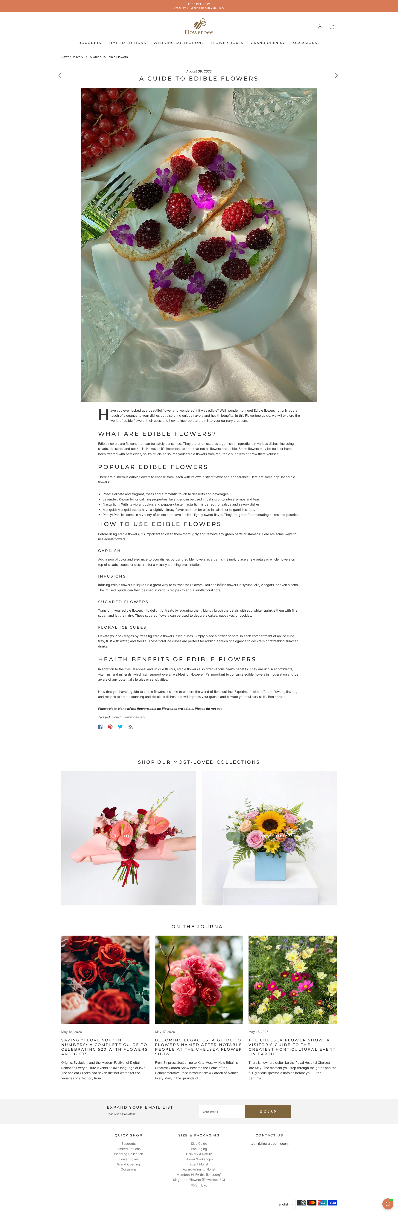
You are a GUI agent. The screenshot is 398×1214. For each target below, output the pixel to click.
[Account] (320, 26)
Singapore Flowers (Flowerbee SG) (199, 1180)
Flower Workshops (199, 1159)
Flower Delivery (72, 57)
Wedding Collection (177, 43)
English (284, 1204)
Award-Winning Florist (199, 1169)
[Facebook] (100, 727)
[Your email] (222, 1111)
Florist (116, 717)
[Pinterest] (110, 727)
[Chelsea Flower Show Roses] (199, 980)
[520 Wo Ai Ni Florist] (105, 980)
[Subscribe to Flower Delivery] (131, 727)
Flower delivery (134, 717)
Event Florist (199, 1164)
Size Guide (199, 1143)
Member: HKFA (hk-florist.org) (199, 1174)
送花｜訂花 (199, 1185)
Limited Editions (127, 43)
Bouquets (90, 43)
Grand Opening (268, 43)
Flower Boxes (227, 43)
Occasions (305, 43)
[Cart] (331, 26)
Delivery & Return (199, 1154)
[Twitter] (120, 727)
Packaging (199, 1149)
